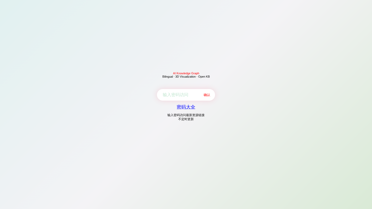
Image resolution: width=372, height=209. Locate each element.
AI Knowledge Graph (186, 73)
